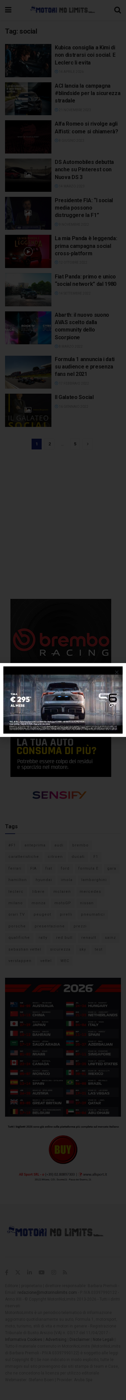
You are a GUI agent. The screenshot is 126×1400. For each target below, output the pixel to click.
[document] (63, 700)
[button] (116, 672)
